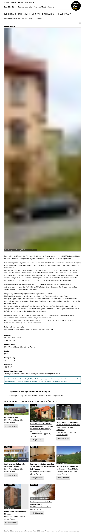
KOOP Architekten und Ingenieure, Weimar (23, 18)
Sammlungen (23, 7)
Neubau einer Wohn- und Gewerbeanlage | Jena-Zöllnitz (67, 467)
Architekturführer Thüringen (19, 2)
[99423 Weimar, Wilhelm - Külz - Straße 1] (80, 22)
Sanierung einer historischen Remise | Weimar (41, 503)
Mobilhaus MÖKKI (11, 417)
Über (31, 7)
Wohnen (35, 395)
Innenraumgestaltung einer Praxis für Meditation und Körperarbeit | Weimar (42, 466)
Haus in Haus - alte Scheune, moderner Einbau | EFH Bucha (41, 424)
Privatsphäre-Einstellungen (51, 381)
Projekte (7, 7)
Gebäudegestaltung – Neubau (19, 395)
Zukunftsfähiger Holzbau (55, 395)
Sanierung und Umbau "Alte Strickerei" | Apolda (14, 465)
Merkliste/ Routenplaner (43, 7)
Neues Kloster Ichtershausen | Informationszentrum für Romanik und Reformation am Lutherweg (68, 426)
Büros (14, 7)
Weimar (42, 395)
